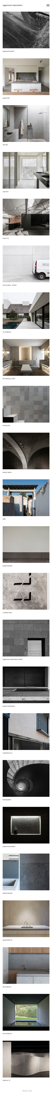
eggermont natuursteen (12, 5)
